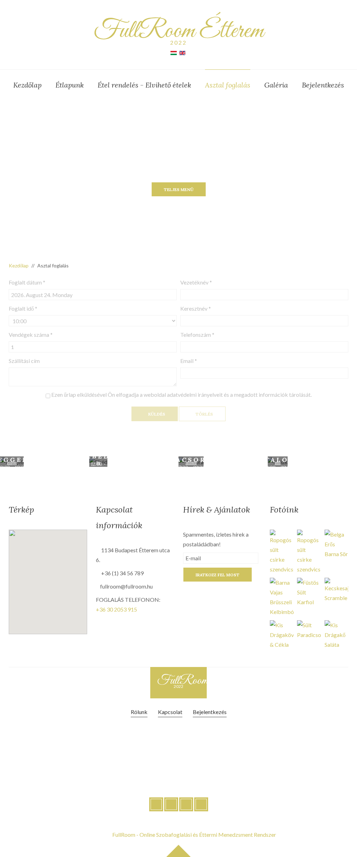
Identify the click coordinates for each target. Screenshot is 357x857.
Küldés (156, 414)
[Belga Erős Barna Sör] (336, 543)
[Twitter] (171, 804)
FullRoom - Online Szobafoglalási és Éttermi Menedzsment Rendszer (194, 834)
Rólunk (139, 711)
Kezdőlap (27, 85)
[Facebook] (156, 804)
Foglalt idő (23, 308)
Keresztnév (195, 308)
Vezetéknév (196, 282)
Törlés (204, 414)
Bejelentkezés (323, 85)
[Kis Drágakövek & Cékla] (282, 634)
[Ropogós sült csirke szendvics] (282, 551)
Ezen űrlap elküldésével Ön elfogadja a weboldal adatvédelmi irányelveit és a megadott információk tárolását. (181, 394)
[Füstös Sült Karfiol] (309, 591)
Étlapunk (69, 85)
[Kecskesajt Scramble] (336, 589)
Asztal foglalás (227, 85)
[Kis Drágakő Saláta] (336, 634)
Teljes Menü (178, 189)
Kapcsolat (170, 711)
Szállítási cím (24, 360)
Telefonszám (197, 334)
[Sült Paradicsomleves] (309, 629)
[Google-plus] (186, 804)
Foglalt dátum (27, 282)
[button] (53, 577)
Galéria (276, 85)
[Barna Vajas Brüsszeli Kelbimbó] (282, 596)
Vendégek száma (31, 334)
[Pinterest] (201, 804)
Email (188, 360)
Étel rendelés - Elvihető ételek (144, 85)
